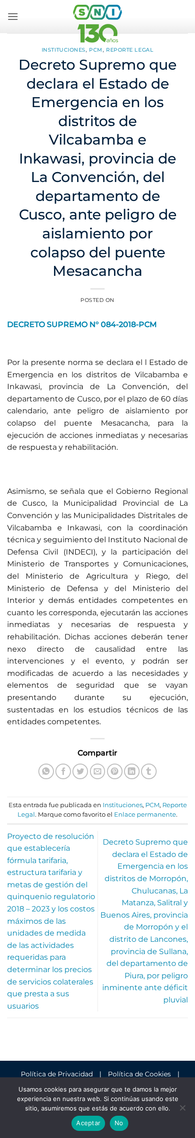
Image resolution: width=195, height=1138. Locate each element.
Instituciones (64, 49)
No (119, 1123)
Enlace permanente (145, 814)
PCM (96, 49)
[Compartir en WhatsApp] (46, 771)
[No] (182, 1110)
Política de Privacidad (57, 1074)
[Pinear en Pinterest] (115, 771)
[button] (12, 16)
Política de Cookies (139, 1074)
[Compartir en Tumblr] (149, 771)
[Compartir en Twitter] (80, 771)
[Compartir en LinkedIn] (132, 771)
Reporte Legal (129, 49)
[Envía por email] (98, 771)
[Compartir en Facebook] (63, 771)
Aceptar (88, 1123)
